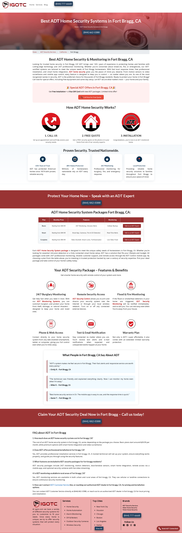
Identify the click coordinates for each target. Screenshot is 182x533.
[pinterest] (133, 525)
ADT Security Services (48, 52)
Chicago (99, 514)
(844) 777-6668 (64, 3)
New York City (102, 506)
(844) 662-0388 (91, 32)
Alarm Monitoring (73, 514)
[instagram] (130, 525)
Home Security (72, 506)
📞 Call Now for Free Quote (91, 97)
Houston (100, 510)
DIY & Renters (72, 517)
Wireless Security (73, 525)
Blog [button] (46, 4)
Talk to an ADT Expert (132, 226)
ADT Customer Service (60, 485)
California (63, 52)
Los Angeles (101, 521)
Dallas (99, 525)
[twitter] (126, 525)
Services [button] (39, 4)
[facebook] (123, 525)
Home (31, 4)
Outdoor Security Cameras (77, 521)
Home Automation (74, 510)
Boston (99, 517)
